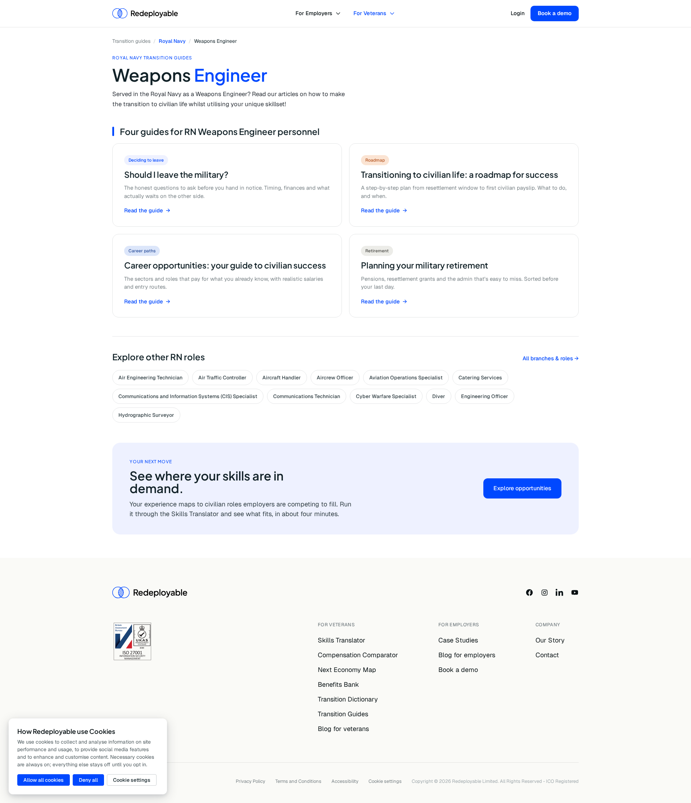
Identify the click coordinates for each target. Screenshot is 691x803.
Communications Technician (306, 396)
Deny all (88, 780)
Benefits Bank (338, 684)
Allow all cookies (43, 780)
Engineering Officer (484, 396)
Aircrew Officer (335, 377)
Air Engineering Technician (150, 377)
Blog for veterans (343, 729)
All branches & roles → (551, 358)
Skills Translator (341, 640)
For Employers (313, 13)
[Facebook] (529, 592)
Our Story (550, 640)
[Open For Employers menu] (339, 13)
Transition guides (131, 41)
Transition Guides (343, 714)
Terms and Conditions (298, 781)
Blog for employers (466, 655)
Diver (438, 396)
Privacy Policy (250, 781)
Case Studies (458, 640)
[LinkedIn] (560, 592)
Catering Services (480, 377)
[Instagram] (544, 592)
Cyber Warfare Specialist (386, 396)
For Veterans (369, 13)
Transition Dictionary (348, 699)
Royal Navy (172, 41)
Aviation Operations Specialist (406, 377)
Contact (547, 655)
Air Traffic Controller (222, 377)
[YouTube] (575, 592)
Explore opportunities (522, 488)
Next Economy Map (347, 670)
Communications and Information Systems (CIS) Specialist (187, 396)
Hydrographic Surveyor (146, 415)
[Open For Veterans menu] (393, 13)
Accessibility (344, 781)
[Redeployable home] (145, 13)
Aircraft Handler (281, 377)
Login (518, 13)
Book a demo (555, 13)
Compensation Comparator (358, 655)
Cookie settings (385, 781)
